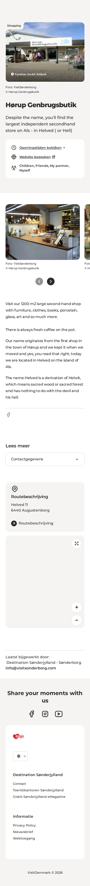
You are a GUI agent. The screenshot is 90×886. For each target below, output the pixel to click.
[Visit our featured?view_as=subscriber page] (59, 714)
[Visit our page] (45, 714)
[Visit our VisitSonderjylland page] (31, 714)
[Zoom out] (76, 620)
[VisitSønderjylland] (27, 736)
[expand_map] (77, 543)
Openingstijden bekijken (40, 148)
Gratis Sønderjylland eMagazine (39, 797)
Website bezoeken (35, 157)
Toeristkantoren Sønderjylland (38, 790)
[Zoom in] (76, 607)
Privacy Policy (24, 825)
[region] (45, 582)
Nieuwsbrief (23, 832)
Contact (19, 784)
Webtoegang (24, 838)
